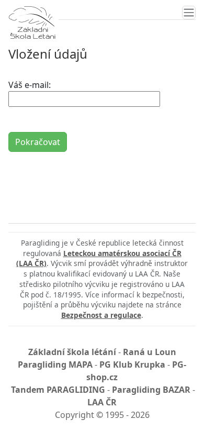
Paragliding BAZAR (151, 389)
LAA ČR (102, 402)
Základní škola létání (72, 352)
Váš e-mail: (29, 85)
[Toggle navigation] (189, 12)
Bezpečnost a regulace (101, 315)
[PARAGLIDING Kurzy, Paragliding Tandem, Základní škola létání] (31, 22)
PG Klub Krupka (132, 364)
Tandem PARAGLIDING (58, 389)
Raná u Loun (149, 352)
